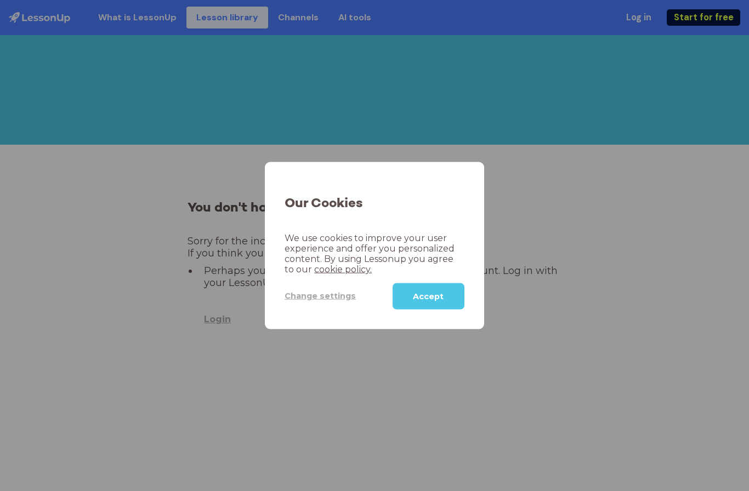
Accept (428, 296)
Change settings (320, 296)
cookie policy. (343, 269)
